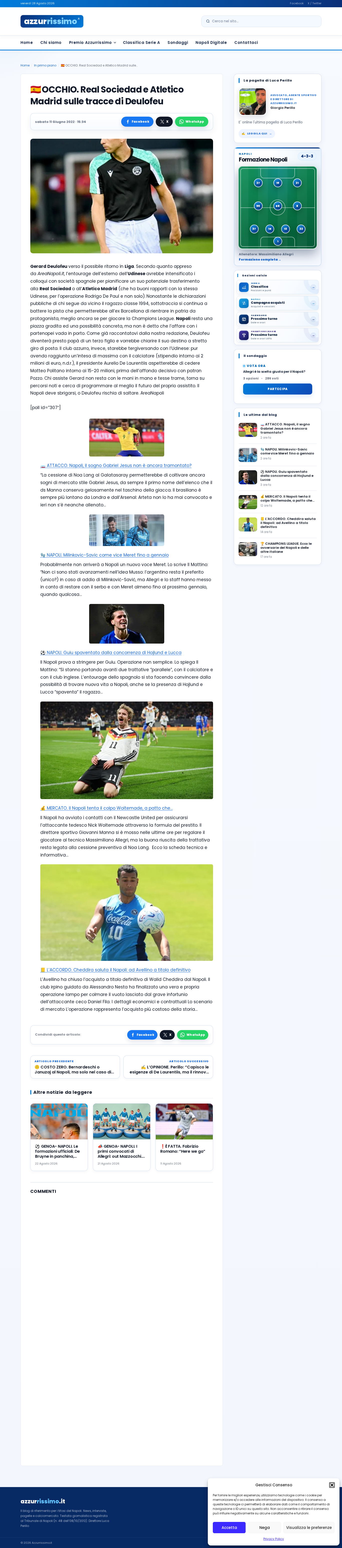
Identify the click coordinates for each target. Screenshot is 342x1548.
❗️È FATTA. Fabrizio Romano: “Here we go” (182, 1148)
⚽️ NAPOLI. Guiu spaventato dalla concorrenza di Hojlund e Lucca (111, 653)
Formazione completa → (260, 259)
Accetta (229, 1527)
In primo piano (45, 65)
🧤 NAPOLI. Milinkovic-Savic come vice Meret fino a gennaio (104, 555)
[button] (331, 1485)
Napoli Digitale (211, 42)
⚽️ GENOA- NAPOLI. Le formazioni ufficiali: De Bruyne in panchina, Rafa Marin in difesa (57, 1153)
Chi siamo (51, 42)
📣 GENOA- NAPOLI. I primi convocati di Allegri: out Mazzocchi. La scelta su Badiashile (120, 1153)
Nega (264, 1527)
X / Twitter (314, 3)
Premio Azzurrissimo (90, 42)
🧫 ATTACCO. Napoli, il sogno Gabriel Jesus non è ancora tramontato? (116, 465)
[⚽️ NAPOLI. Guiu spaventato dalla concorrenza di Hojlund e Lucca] (248, 477)
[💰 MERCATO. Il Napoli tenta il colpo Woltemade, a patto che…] (248, 502)
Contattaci (246, 42)
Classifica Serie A (141, 42)
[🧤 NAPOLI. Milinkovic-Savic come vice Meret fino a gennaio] (248, 455)
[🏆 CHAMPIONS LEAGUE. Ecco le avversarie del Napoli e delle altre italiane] (248, 549)
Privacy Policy (273, 1539)
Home (27, 42)
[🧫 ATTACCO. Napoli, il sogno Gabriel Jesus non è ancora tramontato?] (248, 430)
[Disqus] (121, 1261)
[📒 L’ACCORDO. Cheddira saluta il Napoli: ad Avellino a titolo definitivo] (248, 524)
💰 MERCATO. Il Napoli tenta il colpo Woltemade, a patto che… (106, 808)
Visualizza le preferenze (309, 1527)
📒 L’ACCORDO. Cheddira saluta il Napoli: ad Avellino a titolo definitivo (115, 970)
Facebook (297, 3)
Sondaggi (177, 42)
